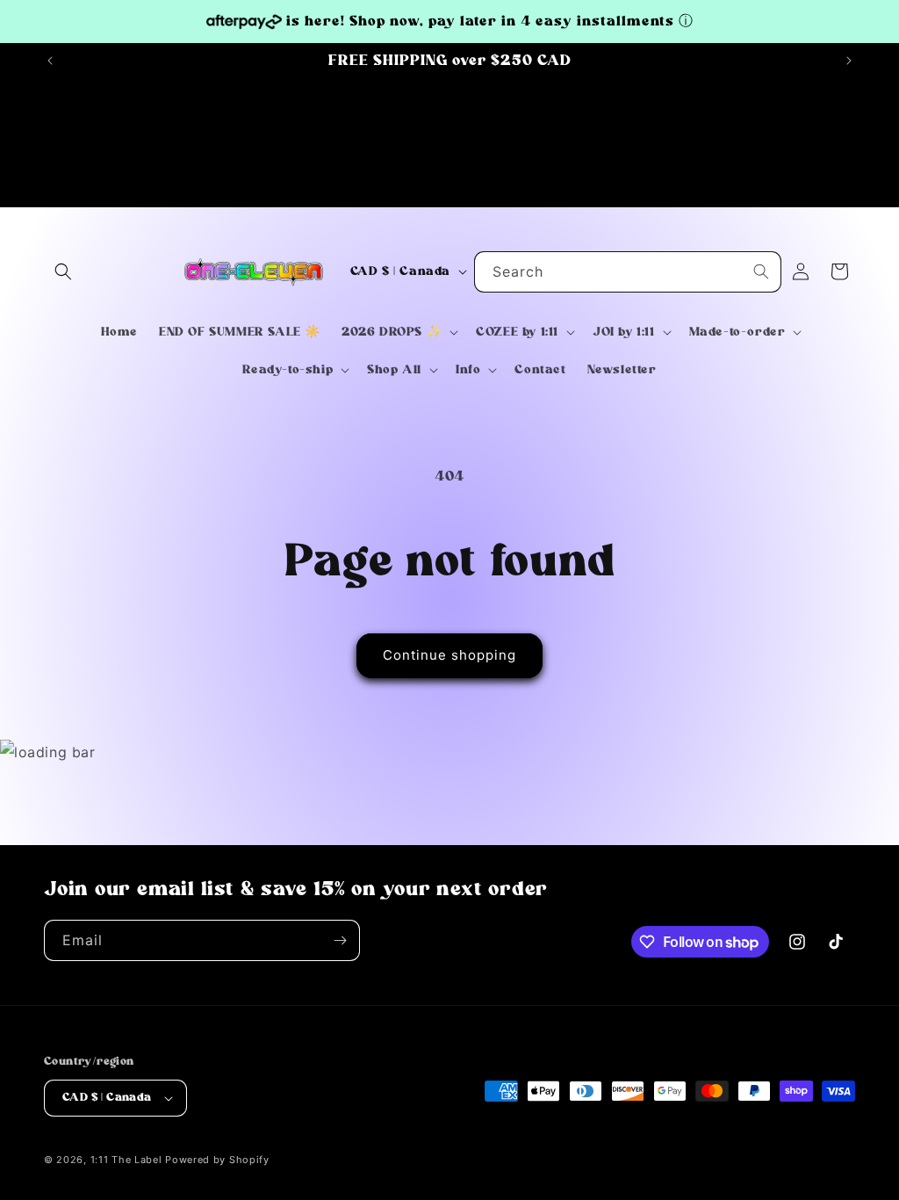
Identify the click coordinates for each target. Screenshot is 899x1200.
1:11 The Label (126, 1159)
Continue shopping (449, 655)
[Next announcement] (849, 60)
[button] (63, 271)
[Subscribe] (339, 940)
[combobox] (627, 272)
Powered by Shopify (217, 1159)
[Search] (761, 271)
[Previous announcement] (50, 60)
